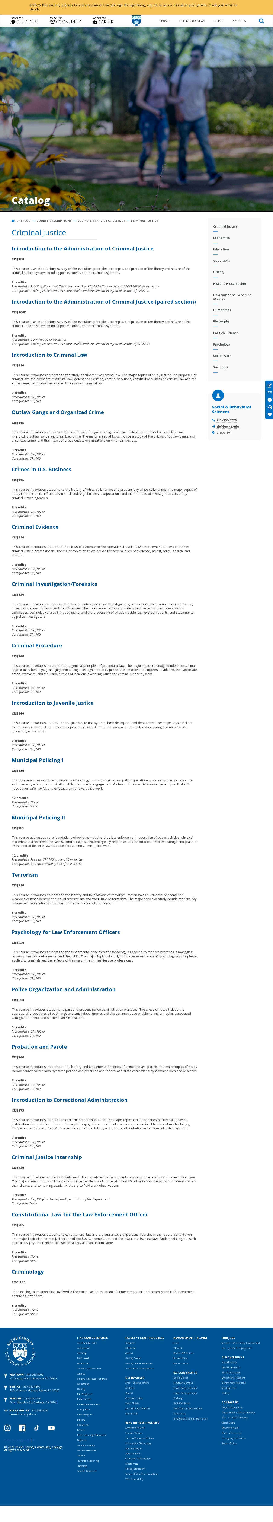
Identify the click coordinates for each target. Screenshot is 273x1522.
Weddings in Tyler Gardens (188, 1408)
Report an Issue (230, 1427)
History (218, 272)
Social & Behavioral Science (101, 221)
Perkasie (15, 1398)
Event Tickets (132, 1403)
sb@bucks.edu (227, 426)
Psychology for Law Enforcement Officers (66, 931)
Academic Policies (134, 1427)
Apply (219, 21)
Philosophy (221, 321)
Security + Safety (86, 1445)
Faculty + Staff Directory (235, 1417)
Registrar (82, 1440)
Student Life (131, 1413)
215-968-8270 (226, 420)
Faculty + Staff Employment (236, 1348)
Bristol (15, 1386)
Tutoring (82, 1465)
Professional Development (139, 1368)
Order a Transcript (232, 1432)
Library (164, 21)
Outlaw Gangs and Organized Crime (58, 412)
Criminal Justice (144, 221)
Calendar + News (192, 21)
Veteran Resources (87, 1470)
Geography (221, 260)
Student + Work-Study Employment (241, 1342)
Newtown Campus (183, 1382)
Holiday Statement (135, 1468)
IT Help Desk (83, 1409)
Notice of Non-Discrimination (141, 1473)
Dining (81, 1389)
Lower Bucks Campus (185, 1387)
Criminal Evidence (35, 526)
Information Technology (138, 1443)
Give (176, 1342)
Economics (221, 238)
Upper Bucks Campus (185, 1393)
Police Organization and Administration (64, 989)
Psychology (221, 344)
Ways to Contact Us (232, 1407)
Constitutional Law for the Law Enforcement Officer (80, 1214)
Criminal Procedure (37, 645)
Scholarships (180, 1358)
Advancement (132, 1453)
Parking (178, 1398)
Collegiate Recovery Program (92, 1378)
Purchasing (180, 1413)
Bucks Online (19, 1410)
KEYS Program (85, 1414)
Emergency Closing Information (191, 1418)
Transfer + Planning (88, 1460)
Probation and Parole (39, 1046)
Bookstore (82, 1363)
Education (221, 249)
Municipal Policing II (38, 817)
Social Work (222, 356)
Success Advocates (87, 1450)
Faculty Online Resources (138, 1363)
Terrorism (25, 874)
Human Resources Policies (139, 1438)
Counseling (83, 1383)
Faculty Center (133, 1358)
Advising (81, 1353)
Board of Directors (184, 1353)
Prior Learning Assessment (92, 1435)
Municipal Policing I (37, 759)
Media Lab (82, 1424)
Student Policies (133, 1432)
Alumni (178, 1348)
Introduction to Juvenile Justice (53, 702)
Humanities (222, 310)
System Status (229, 1443)
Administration (133, 1448)
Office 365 (130, 1348)
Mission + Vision (231, 1367)
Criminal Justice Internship (47, 1156)
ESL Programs (84, 1394)
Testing (81, 1455)
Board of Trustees (231, 1372)
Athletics (130, 1387)
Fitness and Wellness (88, 1404)
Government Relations (234, 1382)
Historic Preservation (229, 284)
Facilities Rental (182, 1403)
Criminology (28, 1271)
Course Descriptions (54, 221)
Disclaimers (131, 1463)
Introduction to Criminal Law (50, 354)
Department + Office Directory (238, 1412)
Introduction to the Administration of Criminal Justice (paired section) (104, 301)
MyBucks (239, 21)
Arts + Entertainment (137, 1382)
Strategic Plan (229, 1387)
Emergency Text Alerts (233, 1438)
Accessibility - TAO (87, 1342)
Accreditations (229, 1362)
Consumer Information (138, 1458)
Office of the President (233, 1377)
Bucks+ (129, 1393)
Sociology (220, 367)
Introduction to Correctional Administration (70, 1099)
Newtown (17, 1374)
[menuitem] (24, 21)
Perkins (81, 1430)
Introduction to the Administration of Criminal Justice (83, 248)
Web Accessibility (134, 1479)
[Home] (13, 221)
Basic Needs (83, 1358)
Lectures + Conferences (137, 1408)
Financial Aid (84, 1399)
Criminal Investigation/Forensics (54, 583)
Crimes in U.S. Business (41, 469)
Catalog (24, 221)
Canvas (129, 1353)
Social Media (228, 1422)
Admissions (83, 1348)
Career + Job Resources (89, 1368)
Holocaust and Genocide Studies (232, 297)
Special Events (181, 1363)
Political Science (225, 333)
